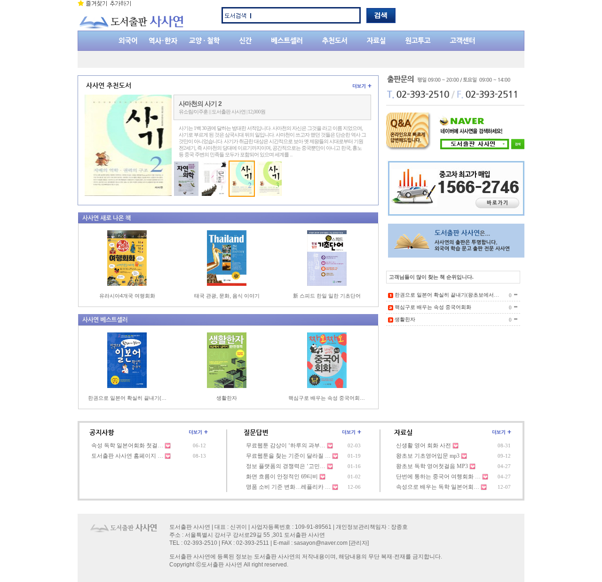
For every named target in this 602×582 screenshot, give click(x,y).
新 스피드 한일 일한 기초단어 (327, 296)
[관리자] (359, 543)
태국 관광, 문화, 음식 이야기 (227, 296)
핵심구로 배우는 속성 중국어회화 (433, 307)
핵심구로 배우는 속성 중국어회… (326, 398)
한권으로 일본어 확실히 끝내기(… (127, 398)
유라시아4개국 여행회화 (127, 296)
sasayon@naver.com (321, 543)
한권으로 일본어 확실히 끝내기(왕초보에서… (447, 295)
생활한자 (226, 398)
